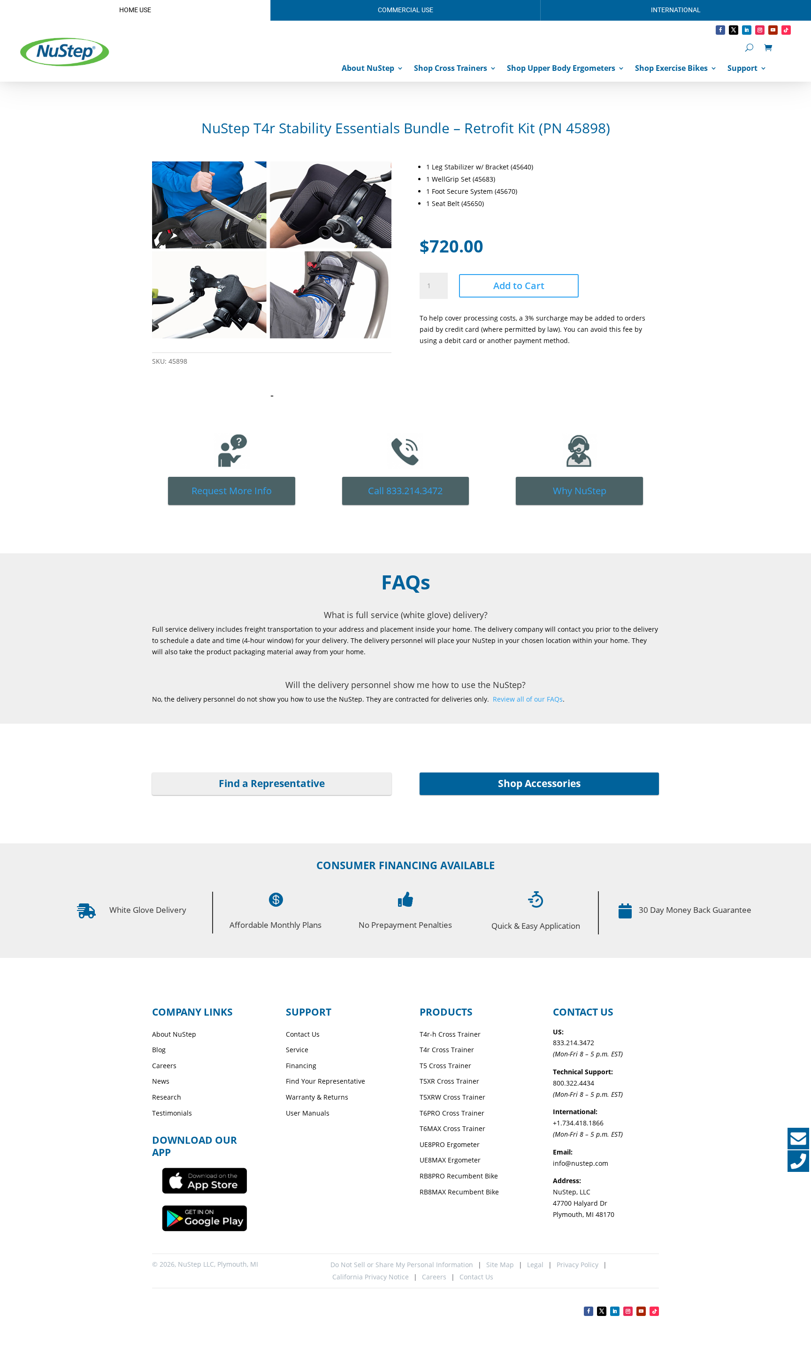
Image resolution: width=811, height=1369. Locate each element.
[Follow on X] (733, 30)
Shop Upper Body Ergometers (561, 68)
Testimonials (172, 1113)
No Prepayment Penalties (405, 924)
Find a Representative (272, 783)
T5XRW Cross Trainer (452, 1097)
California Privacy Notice (369, 1276)
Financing (301, 1065)
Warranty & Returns (317, 1097)
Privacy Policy (577, 1264)
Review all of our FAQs (528, 699)
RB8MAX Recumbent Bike (459, 1191)
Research (166, 1097)
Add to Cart (518, 285)
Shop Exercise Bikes (671, 68)
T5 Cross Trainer (445, 1065)
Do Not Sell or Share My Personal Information (401, 1264)
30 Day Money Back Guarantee (695, 909)
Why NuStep (579, 490)
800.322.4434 (573, 1082)
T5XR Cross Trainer (449, 1081)
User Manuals (307, 1113)
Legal (535, 1264)
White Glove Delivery (147, 909)
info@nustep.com (580, 1163)
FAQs (405, 581)
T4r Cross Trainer (447, 1049)
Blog (159, 1049)
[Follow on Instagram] (760, 30)
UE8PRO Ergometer (450, 1144)
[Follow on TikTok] (786, 30)
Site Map (500, 1264)
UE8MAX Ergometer (450, 1159)
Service (297, 1049)
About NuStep (368, 68)
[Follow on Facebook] (720, 30)
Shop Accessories (539, 783)
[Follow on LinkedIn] (746, 30)
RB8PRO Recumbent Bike (459, 1175)
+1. (578, 1122)
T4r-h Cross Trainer (450, 1034)
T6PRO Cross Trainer (452, 1113)
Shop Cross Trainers (450, 68)
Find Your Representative (325, 1081)
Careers (164, 1065)
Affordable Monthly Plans (275, 924)
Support (742, 68)
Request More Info (231, 490)
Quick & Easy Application (535, 925)
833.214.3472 (573, 1042)
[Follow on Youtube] (773, 30)
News (160, 1081)
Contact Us (303, 1034)
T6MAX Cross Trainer (452, 1128)
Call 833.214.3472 (405, 490)
